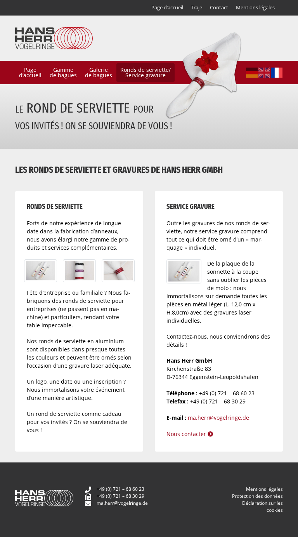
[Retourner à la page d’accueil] (54, 37)
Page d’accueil (167, 7)
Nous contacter (187, 434)
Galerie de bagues (98, 72)
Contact (219, 7)
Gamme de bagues (63, 72)
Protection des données (257, 496)
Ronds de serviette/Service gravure (145, 72)
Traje (196, 7)
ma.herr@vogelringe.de (218, 417)
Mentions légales (255, 7)
